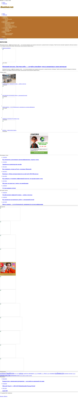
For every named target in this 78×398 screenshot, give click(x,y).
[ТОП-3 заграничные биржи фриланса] (8, 247)
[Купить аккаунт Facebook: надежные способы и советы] (10, 220)
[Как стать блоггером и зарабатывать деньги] (8, 275)
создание (27, 375)
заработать (26, 373)
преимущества (5, 375)
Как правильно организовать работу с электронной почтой (14, 95)
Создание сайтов (7, 27)
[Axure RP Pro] (8, 261)
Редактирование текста (10, 25)
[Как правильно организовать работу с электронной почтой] (9, 94)
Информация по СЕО (9, 23)
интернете (31, 373)
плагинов (66, 373)
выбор (17, 373)
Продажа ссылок (8, 19)
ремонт (18, 375)
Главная (1, 38)
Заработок (5, 18)
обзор (45, 373)
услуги (30, 375)
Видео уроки (5, 31)
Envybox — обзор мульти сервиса (9, 130)
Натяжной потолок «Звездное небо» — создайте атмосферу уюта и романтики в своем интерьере (34, 66)
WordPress (7, 29)
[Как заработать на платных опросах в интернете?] (8, 357)
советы (23, 375)
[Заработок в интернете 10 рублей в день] (7, 117)
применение (14, 375)
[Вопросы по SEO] (7, 11)
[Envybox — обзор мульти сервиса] (9, 129)
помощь (74, 373)
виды (15, 373)
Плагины (4, 21)
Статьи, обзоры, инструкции (11, 26)
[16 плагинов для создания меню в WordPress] (8, 288)
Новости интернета (9, 33)
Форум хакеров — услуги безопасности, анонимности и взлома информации (18, 107)
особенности (59, 373)
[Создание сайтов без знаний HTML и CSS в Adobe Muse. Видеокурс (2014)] (5, 234)
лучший (39, 373)
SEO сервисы (7, 24)
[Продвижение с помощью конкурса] (8, 302)
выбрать (21, 373)
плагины (70, 373)
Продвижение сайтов (8, 22)
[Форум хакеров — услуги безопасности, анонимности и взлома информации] (9, 106)
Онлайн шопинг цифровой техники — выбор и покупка (14, 83)
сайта (21, 375)
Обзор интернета (8, 34)
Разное (4, 32)
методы (42, 373)
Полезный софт (8, 30)
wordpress (3, 373)
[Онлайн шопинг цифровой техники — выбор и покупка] (9, 82)
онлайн (48, 373)
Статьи (6, 20)
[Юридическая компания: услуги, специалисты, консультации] (11, 330)
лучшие (35, 373)
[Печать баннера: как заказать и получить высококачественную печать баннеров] (12, 370)
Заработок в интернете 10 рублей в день (10, 118)
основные (52, 373)
